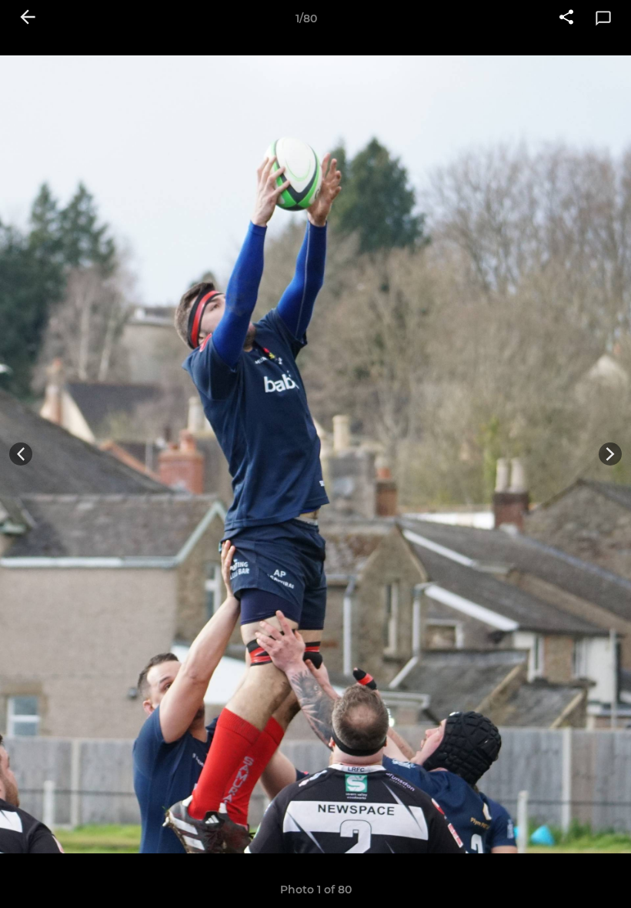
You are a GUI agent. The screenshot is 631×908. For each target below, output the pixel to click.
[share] (566, 18)
